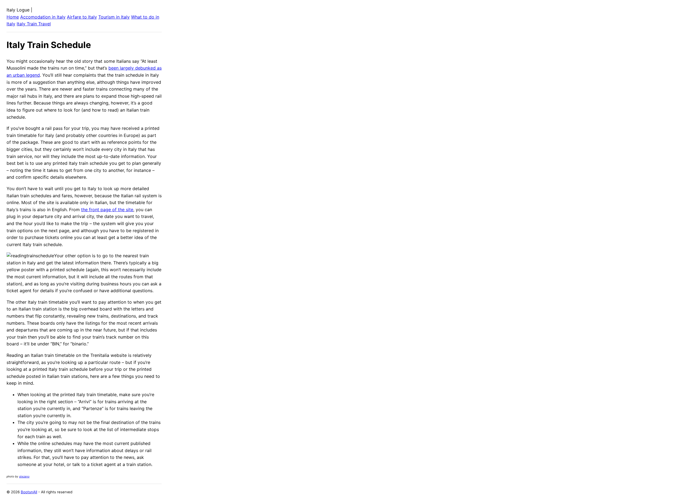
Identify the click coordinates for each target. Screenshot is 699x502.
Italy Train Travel (34, 23)
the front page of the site (107, 209)
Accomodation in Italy (43, 17)
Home (13, 17)
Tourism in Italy (114, 17)
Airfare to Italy (82, 17)
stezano (24, 476)
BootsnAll (29, 492)
